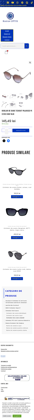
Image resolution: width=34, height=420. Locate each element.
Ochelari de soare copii (14, 315)
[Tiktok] (32, 2)
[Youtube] (12, 2)
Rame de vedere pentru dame (16, 330)
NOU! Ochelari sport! (13, 308)
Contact (7, 40)
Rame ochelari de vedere (15, 323)
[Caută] (26, 45)
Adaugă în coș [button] (17, 196)
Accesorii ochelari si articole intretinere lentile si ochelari (16, 301)
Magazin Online (7, 37)
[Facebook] (8, 2)
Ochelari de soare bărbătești (17, 184)
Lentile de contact (12, 305)
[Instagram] (17, 2)
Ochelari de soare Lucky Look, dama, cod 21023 (17, 270)
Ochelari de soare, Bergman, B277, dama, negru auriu (17, 229)
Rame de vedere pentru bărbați (17, 328)
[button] (30, 62)
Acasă (7, 31)
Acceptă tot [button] (17, 416)
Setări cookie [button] (7, 416)
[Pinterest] (22, 2)
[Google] (27, 2)
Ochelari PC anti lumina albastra (18, 320)
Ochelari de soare (6, 184)
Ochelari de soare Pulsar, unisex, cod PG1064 (17, 188)
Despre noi (7, 34)
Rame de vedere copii (14, 326)
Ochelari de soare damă (21, 226)
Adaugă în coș (20, 130)
